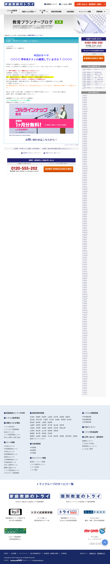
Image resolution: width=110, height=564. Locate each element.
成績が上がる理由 (28, 11)
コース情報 (42, 11)
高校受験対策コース (11, 454)
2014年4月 (85, 324)
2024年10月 (85, 111)
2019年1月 (85, 228)
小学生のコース (9, 446)
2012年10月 (85, 356)
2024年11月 (85, 109)
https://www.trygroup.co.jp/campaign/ (19, 135)
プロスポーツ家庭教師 (11, 473)
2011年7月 (85, 383)
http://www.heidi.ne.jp (37, 560)
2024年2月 (85, 125)
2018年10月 (85, 234)
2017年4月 (85, 266)
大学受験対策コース (11, 459)
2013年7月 (85, 340)
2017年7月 (85, 260)
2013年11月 (85, 333)
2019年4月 (85, 223)
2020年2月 (85, 205)
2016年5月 (85, 285)
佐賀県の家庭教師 (22, 35)
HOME (6, 553)
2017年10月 (85, 255)
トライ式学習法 (9, 427)
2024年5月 (85, 120)
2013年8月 (85, 339)
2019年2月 (85, 227)
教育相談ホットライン (89, 446)
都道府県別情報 (56, 11)
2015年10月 (85, 298)
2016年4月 (85, 287)
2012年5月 (85, 365)
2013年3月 (85, 347)
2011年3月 (85, 390)
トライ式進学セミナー (37, 464)
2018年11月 (85, 232)
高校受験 (33, 450)
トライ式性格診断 (91, 432)
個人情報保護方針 (35, 553)
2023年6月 (85, 139)
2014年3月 (85, 326)
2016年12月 (85, 273)
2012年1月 (85, 372)
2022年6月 (85, 155)
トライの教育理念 (12, 11)
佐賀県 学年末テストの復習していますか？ (22, 41)
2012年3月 (85, 369)
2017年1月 (85, 271)
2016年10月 (85, 276)
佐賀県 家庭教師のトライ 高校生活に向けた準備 (93, 81)
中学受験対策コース (11, 449)
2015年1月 (85, 308)
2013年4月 (85, 346)
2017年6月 (85, 262)
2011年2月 (85, 392)
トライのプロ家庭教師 (11, 429)
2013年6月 (85, 342)
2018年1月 (85, 250)
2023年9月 (85, 134)
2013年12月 (85, 331)
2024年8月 (85, 115)
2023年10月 (85, 132)
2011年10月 (85, 378)
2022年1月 (85, 164)
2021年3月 (85, 182)
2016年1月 (85, 292)
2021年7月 (85, 175)
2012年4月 (85, 367)
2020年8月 (85, 195)
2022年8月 (85, 152)
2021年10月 (85, 170)
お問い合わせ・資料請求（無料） (90, 4)
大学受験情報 (86, 422)
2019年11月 (85, 211)
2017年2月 (85, 269)
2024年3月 (85, 123)
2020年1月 (85, 207)
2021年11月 (85, 168)
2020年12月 (85, 187)
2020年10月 (85, 191)
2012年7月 (85, 362)
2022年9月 (85, 150)
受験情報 (99, 11)
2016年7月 (85, 282)
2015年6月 (85, 303)
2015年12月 (85, 294)
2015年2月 (85, 307)
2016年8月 (85, 280)
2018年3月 (85, 246)
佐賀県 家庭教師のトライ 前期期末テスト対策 (92, 74)
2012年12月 (85, 353)
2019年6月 (85, 219)
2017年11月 (85, 253)
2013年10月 (85, 335)
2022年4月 (85, 159)
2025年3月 (85, 102)
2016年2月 (85, 291)
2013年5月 (85, 344)
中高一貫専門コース (11, 465)
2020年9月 (85, 193)
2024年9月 (85, 113)
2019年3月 (85, 225)
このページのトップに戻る (72, 144)
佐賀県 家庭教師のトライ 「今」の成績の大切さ (93, 79)
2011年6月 (85, 385)
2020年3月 (85, 203)
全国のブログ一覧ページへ (53, 153)
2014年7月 (85, 319)
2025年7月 (85, 95)
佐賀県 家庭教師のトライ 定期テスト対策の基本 (93, 77)
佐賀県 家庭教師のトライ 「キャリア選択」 (92, 75)
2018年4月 (85, 244)
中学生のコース (9, 451)
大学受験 (33, 453)
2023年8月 (85, 136)
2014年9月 (85, 315)
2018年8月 (85, 237)
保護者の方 (92, 553)
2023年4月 (85, 143)
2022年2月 (85, 163)
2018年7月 (85, 239)
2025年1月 (85, 106)
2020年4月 (85, 202)
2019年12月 (85, 209)
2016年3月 (85, 289)
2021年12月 (85, 166)
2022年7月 (85, 154)
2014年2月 (85, 328)
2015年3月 (85, 305)
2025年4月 (85, 100)
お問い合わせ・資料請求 (93, 437)
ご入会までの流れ (88, 443)
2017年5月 (85, 264)
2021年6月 (85, 177)
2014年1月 (85, 330)
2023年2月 (85, 145)
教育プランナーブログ (37, 439)
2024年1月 (85, 127)
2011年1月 (85, 394)
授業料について (87, 441)
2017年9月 (85, 257)
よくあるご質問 (87, 449)
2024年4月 (85, 122)
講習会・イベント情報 (37, 462)
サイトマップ (23, 553)
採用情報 (63, 553)
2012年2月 (85, 371)
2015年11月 (85, 296)
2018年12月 (85, 230)
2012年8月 (85, 360)
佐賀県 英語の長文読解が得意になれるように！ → (57, 148)
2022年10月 (85, 148)
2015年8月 (85, 301)
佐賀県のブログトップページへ (32, 153)
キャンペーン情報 (85, 11)
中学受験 (33, 447)
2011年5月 (85, 387)
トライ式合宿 (34, 467)
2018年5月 (85, 243)
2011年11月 (85, 376)
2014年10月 (85, 314)
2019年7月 (85, 218)
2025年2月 (85, 104)
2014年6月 (85, 321)
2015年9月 (85, 299)
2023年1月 (85, 147)
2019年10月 (85, 212)
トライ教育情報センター (12, 434)
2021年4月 (85, 180)
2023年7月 (85, 138)
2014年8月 (85, 317)
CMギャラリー (90, 427)
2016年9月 (85, 278)
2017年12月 (85, 251)
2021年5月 (85, 179)
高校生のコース (9, 457)
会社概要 (13, 553)
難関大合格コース (10, 467)
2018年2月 (85, 248)
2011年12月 (85, 374)
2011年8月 (85, 381)
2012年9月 (85, 358)
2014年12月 (85, 310)
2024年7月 (85, 116)
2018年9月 (85, 235)
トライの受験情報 (91, 413)
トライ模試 (33, 470)
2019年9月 (85, 214)
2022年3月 (85, 161)
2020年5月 (85, 200)
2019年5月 (85, 221)
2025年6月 (85, 97)
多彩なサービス (9, 432)
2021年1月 (85, 186)
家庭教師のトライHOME (10, 35)
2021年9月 (85, 171)
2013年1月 (85, 351)
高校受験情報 (86, 419)
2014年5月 (85, 323)
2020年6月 (85, 198)
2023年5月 (85, 141)
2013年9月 (85, 337)
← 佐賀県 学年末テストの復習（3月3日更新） (26, 148)
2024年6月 (85, 118)
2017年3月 (85, 267)
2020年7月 (85, 196)
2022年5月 (85, 157)
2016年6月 (85, 283)
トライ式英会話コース (11, 470)
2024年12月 (85, 107)
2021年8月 (85, 173)
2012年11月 (85, 355)
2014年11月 (85, 312)
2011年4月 (85, 388)
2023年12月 (85, 129)
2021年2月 (85, 184)
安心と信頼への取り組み (12, 437)
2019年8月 (85, 216)
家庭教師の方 (101, 553)
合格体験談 (70, 11)
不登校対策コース (10, 462)
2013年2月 (85, 349)
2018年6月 (85, 241)
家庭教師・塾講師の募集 (51, 553)
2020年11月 (85, 189)
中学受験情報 (86, 417)
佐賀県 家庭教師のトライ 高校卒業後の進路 (92, 72)
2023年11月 (85, 131)
